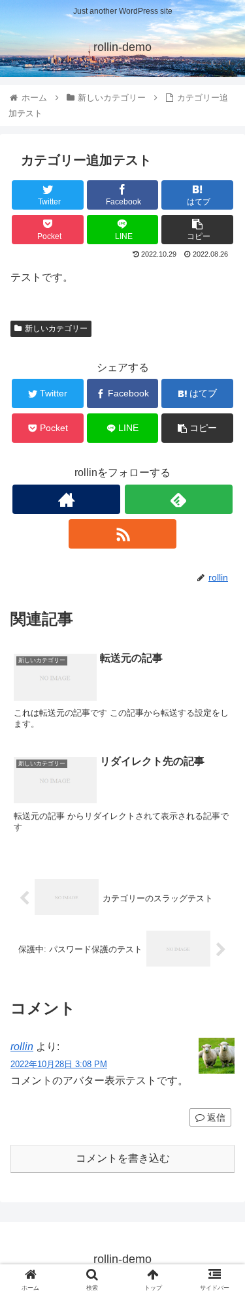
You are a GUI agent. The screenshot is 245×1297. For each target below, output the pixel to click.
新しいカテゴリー (56, 328)
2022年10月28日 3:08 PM (58, 1064)
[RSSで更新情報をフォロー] (122, 534)
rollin (21, 1046)
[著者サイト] (66, 499)
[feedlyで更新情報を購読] (179, 499)
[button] (219, 1126)
